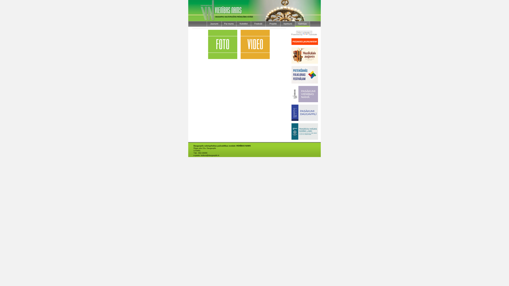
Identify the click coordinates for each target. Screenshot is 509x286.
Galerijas (302, 24)
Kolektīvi (244, 24)
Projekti (273, 24)
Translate (312, 34)
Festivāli (258, 24)
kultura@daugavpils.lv (210, 155)
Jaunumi (214, 24)
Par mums (229, 24)
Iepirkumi (288, 24)
